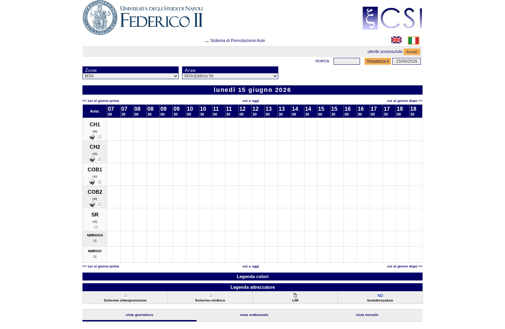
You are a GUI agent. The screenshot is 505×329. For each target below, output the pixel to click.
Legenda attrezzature (253, 287)
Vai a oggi (251, 101)
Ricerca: (322, 60)
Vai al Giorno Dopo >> (405, 101)
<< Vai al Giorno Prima (100, 101)
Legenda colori (253, 276)
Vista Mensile (367, 315)
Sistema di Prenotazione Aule (237, 40)
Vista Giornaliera (139, 315)
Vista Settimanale (254, 315)
